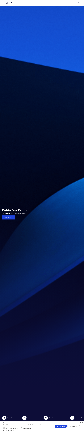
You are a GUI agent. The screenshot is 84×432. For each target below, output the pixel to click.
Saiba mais (8, 217)
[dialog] (42, 426)
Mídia (49, 3)
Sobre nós (9, 418)
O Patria (29, 3)
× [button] (82, 422)
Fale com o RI (78, 418)
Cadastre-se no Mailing (54, 418)
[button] (28, 430)
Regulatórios (55, 3)
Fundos (35, 3)
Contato (62, 3)
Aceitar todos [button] (61, 426)
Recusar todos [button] (74, 426)
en (81, 3)
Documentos (42, 3)
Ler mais (29, 426)
